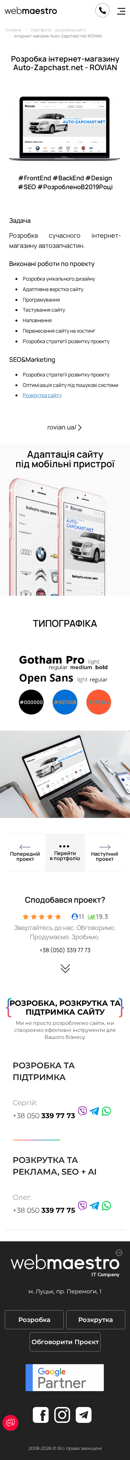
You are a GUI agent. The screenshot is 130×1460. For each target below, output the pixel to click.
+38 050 (44, 1116)
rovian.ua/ (62, 427)
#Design (98, 178)
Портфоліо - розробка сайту (58, 30)
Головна (13, 30)
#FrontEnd (35, 178)
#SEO (27, 186)
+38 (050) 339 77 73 (65, 950)
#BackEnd (68, 178)
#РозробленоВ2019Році (75, 186)
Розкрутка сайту (42, 395)
